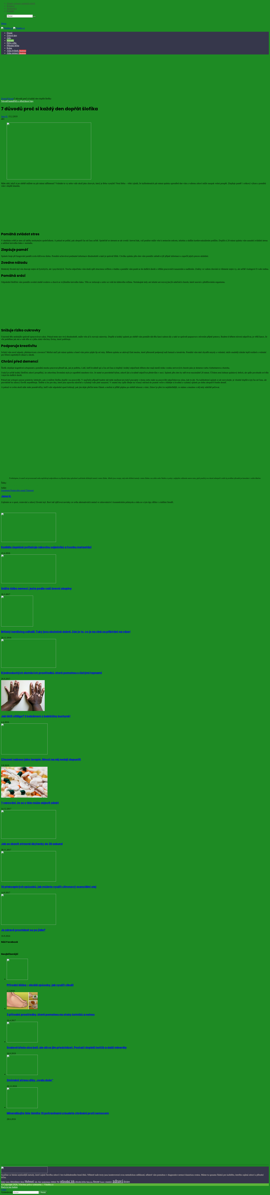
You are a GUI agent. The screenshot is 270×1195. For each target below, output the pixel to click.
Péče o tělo (11, 43)
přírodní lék (67, 1181)
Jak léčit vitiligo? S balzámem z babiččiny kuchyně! (35, 716)
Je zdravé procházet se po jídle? (23, 930)
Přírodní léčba (13, 45)
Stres (35, 485)
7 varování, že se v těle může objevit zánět (30, 803)
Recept (96, 1181)
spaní (30, 485)
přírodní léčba (80, 1182)
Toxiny (102, 1182)
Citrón (8, 1182)
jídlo (36, 1182)
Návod (10, 98)
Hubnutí (29, 1181)
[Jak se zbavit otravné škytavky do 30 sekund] (28, 838)
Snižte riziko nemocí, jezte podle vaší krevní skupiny (36, 588)
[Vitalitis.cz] (13, 28)
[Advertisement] (134, 76)
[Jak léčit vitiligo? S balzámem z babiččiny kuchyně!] (23, 710)
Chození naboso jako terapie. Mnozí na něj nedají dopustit (41, 759)
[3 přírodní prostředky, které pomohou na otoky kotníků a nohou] (22, 1008)
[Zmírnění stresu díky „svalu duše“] (22, 1074)
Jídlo (9, 38)
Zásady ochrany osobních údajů (21, 3)
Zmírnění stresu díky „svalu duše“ (30, 1080)
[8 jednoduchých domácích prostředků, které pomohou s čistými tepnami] (28, 667)
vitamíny (108, 1182)
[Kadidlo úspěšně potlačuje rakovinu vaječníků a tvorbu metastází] (28, 541)
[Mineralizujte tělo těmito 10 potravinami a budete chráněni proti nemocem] (22, 1107)
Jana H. (4, 116)
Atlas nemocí (16, 53)
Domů (9, 33)
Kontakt (10, 11)
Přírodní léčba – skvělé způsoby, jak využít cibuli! (40, 985)
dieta (22, 1182)
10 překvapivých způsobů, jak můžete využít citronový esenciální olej (48, 887)
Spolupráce (12, 8)
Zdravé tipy (12, 35)
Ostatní (10, 101)
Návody (10, 40)
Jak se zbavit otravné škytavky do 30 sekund (32, 844)
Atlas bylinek (16, 50)
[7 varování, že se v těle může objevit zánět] (24, 797)
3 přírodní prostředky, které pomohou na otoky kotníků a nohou (50, 1014)
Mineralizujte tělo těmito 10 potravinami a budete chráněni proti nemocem (58, 1113)
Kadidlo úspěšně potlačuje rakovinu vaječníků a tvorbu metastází (46, 547)
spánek (24, 485)
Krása (9, 48)
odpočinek (5, 485)
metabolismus (46, 1182)
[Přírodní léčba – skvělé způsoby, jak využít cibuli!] (17, 979)
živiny (127, 1181)
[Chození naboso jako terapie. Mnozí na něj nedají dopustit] (24, 753)
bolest (3, 1182)
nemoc (53, 1182)
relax (13, 485)
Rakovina (89, 1182)
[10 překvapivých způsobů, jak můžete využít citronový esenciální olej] (28, 881)
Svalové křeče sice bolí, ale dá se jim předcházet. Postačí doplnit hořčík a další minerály (67, 1047)
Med (39, 1182)
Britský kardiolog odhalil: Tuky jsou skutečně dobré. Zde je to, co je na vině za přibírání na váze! (65, 632)
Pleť (58, 1182)
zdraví (118, 1181)
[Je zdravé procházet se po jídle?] (28, 924)
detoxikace (15, 1182)
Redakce (10, 6)
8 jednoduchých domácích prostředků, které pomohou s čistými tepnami (51, 673)
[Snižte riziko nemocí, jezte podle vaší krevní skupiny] (28, 582)
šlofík (18, 485)
